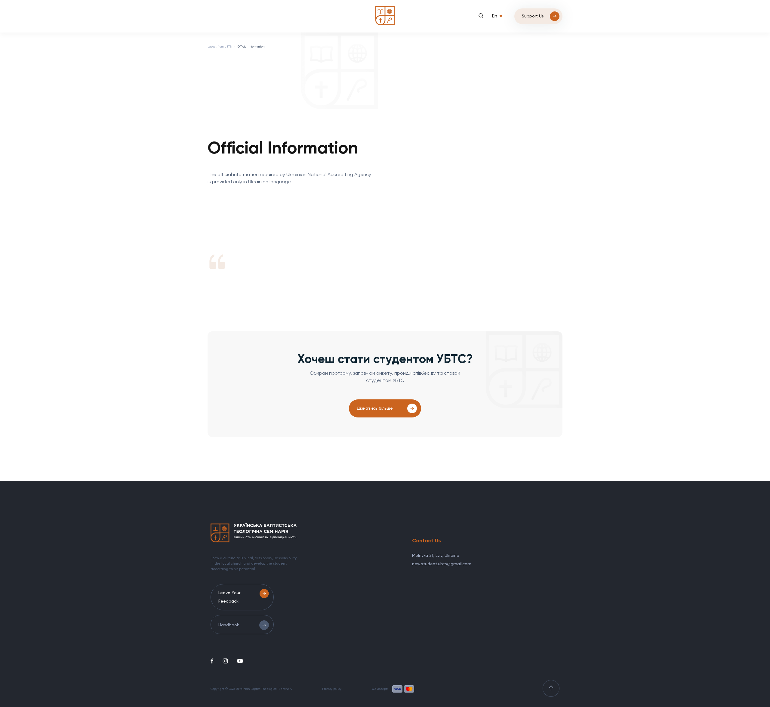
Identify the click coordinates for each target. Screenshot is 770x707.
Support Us (533, 16)
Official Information (251, 46)
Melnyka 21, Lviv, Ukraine (435, 556)
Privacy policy (331, 688)
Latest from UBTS (220, 46)
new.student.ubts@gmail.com (441, 564)
